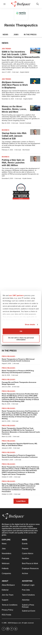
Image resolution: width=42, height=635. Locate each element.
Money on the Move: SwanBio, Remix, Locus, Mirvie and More (14, 109)
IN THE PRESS (30, 35)
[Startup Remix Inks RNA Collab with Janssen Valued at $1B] (35, 132)
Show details (30, 324)
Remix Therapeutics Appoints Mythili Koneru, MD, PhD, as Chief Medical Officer (19, 444)
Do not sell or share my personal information (21, 339)
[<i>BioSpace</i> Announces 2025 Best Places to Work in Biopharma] (35, 81)
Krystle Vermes (27, 178)
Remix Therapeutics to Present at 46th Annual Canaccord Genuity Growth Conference (18, 360)
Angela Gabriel (24, 72)
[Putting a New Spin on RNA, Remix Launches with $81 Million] (35, 159)
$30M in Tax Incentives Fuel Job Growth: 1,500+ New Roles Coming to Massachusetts (21, 54)
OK (21, 331)
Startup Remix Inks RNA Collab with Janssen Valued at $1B (14, 136)
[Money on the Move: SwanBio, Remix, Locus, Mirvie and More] (35, 108)
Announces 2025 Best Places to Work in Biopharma (15, 85)
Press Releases (8, 356)
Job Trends (6, 49)
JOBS (16, 35)
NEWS (5, 35)
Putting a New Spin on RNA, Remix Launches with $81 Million (13, 162)
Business (5, 130)
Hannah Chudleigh (25, 123)
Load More (21, 501)
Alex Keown (26, 150)
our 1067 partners (16, 295)
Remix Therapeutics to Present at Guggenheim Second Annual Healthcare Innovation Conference (20, 456)
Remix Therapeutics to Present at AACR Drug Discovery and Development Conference (18, 371)
